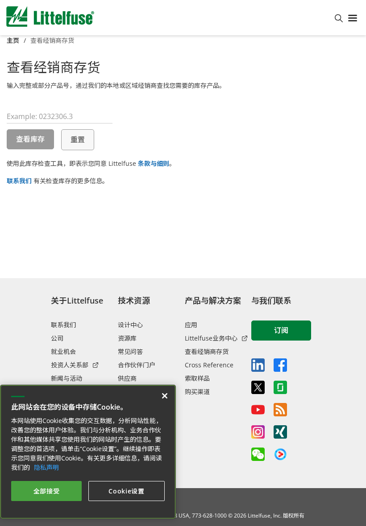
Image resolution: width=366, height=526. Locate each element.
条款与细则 (153, 163)
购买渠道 (197, 391)
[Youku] (280, 454)
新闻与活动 (66, 378)
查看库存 (30, 139)
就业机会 (63, 351)
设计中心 (130, 325)
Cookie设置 (126, 491)
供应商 (127, 378)
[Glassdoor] (280, 387)
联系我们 (19, 181)
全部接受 (46, 491)
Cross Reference (209, 365)
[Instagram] (258, 432)
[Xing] (280, 432)
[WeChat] (258, 454)
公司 (57, 338)
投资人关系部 (69, 365)
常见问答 (130, 351)
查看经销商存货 (207, 351)
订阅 (281, 330)
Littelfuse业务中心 (211, 338)
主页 (13, 40)
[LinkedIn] (258, 365)
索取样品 (197, 378)
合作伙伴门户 (136, 365)
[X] (258, 387)
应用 (191, 325)
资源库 (127, 338)
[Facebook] (280, 365)
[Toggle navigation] (354, 17)
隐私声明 (46, 467)
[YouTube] (258, 409)
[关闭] (165, 396)
